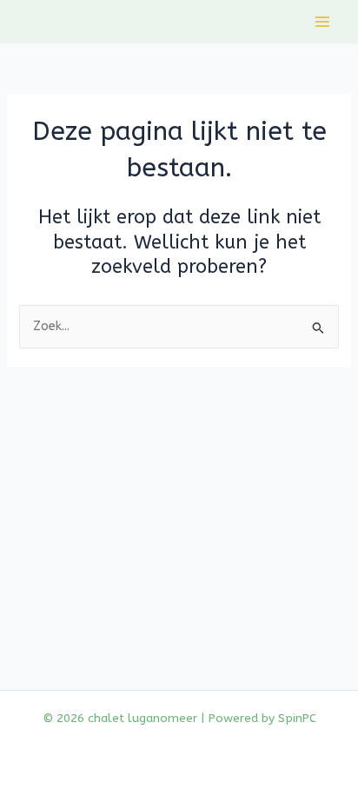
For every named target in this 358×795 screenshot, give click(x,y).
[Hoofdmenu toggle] (322, 21)
